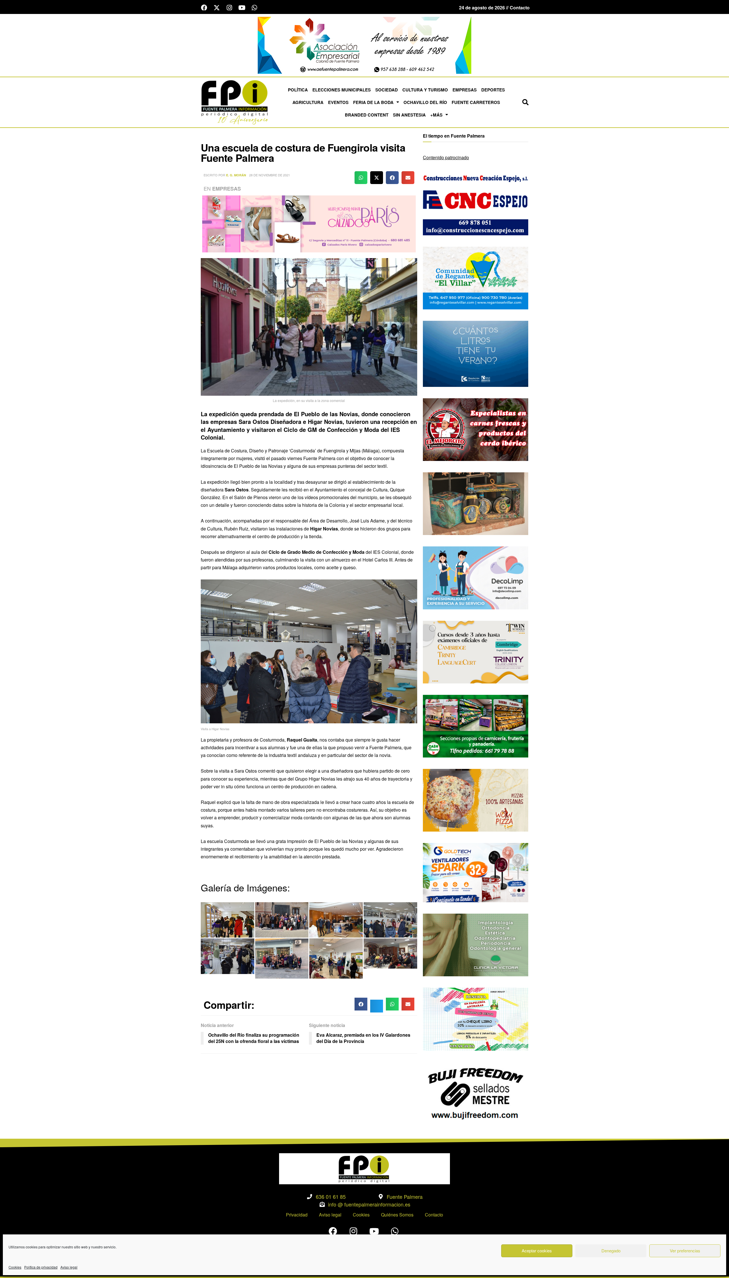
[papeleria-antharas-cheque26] (475, 1018)
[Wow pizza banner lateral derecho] (475, 799)
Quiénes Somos (397, 1214)
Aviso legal (68, 1267)
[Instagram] (229, 7)
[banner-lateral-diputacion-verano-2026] (475, 353)
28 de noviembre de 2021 (269, 175)
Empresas (464, 90)
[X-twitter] (216, 7)
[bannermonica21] (475, 577)
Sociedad (386, 90)
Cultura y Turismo (425, 90)
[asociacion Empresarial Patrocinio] (364, 44)
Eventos (338, 102)
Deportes (493, 90)
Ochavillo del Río (425, 102)
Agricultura (307, 102)
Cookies (15, 1267)
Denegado (611, 1250)
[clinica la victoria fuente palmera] (475, 944)
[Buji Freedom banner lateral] (475, 1092)
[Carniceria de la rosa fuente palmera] (475, 429)
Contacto (434, 1214)
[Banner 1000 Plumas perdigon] (475, 503)
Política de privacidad (41, 1267)
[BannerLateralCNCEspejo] (475, 203)
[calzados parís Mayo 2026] (309, 223)
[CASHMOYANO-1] (475, 725)
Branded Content (366, 115)
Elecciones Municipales (341, 90)
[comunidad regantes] (475, 277)
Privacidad (297, 1214)
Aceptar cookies (537, 1250)
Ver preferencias (685, 1250)
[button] (525, 102)
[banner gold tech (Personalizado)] (475, 872)
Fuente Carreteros (476, 102)
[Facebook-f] (204, 7)
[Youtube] (242, 7)
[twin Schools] (475, 651)
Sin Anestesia (409, 115)
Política (298, 90)
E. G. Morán (236, 175)
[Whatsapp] (254, 7)
